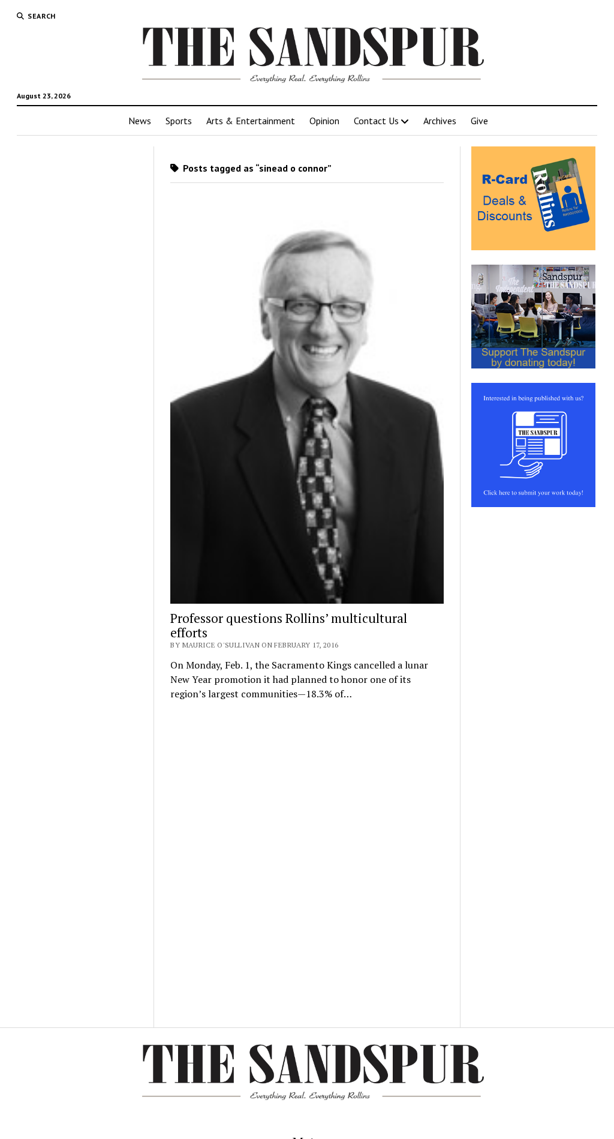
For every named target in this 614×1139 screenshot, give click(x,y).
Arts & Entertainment (250, 121)
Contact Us (376, 121)
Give (479, 121)
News (139, 121)
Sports (178, 121)
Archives (439, 121)
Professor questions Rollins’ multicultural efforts (288, 625)
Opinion (324, 121)
